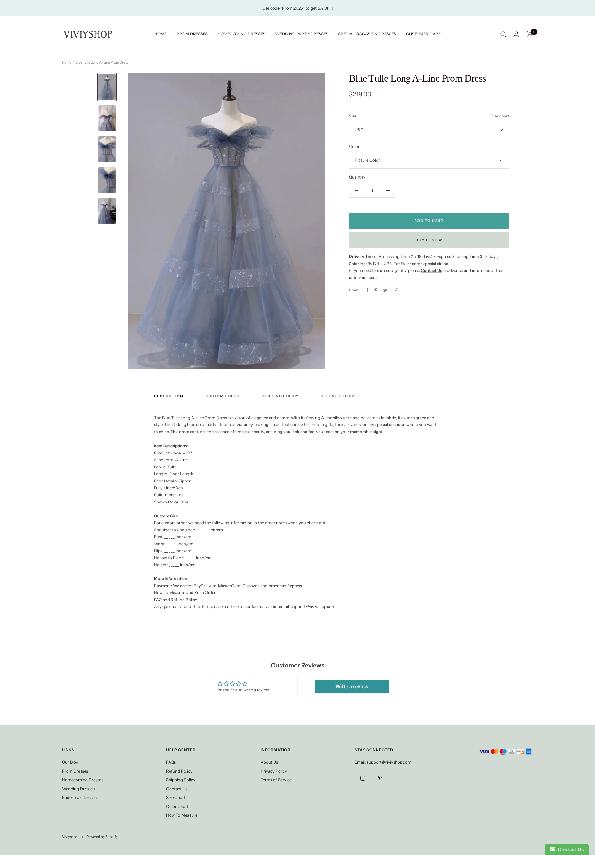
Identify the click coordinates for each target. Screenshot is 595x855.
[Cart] (530, 34)
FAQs (171, 762)
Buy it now (429, 240)
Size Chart (175, 797)
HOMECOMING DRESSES (241, 33)
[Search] (503, 34)
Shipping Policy (280, 396)
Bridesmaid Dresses (80, 797)
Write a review (351, 686)
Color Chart (177, 806)
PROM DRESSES (192, 33)
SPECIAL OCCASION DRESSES (367, 33)
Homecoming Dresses (82, 779)
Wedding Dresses (78, 788)
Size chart (500, 115)
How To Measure (169, 592)
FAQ (158, 599)
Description (168, 396)
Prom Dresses (75, 771)
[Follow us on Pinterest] (380, 778)
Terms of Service (276, 779)
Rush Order (205, 592)
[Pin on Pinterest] (375, 290)
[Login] (516, 34)
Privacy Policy (274, 771)
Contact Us (176, 788)
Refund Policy (337, 396)
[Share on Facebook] (367, 290)
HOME (160, 33)
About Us (269, 762)
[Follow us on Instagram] (363, 778)
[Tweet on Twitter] (385, 290)
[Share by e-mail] (396, 290)
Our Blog (70, 762)
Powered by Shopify (102, 837)
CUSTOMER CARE (423, 33)
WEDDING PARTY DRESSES (301, 33)
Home (66, 62)
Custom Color (222, 396)
